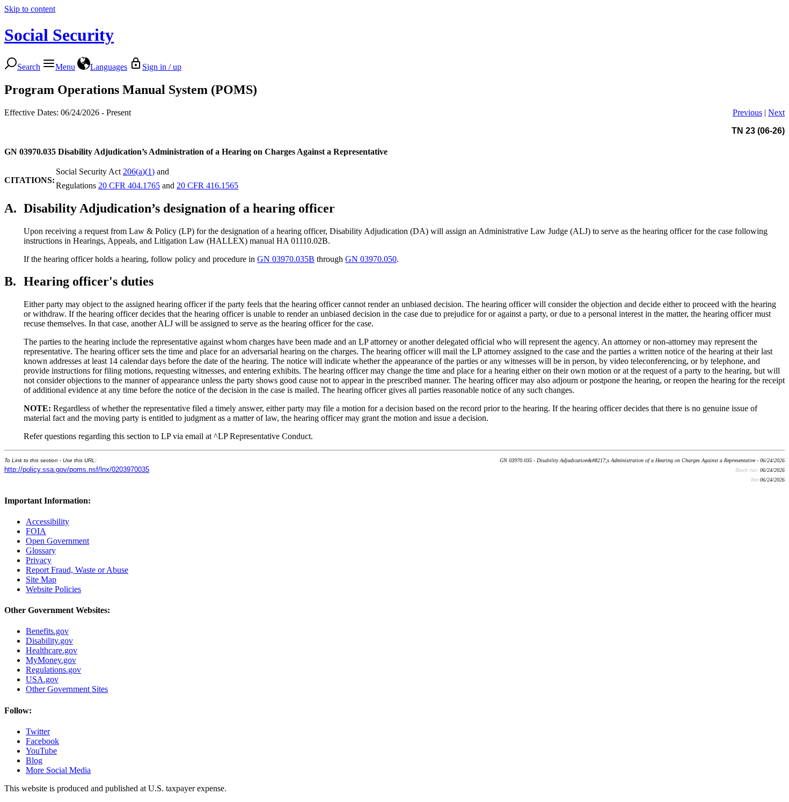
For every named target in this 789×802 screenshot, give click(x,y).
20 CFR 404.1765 (129, 185)
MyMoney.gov (51, 660)
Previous (747, 112)
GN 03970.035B (286, 259)
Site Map (41, 579)
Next (776, 112)
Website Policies (53, 589)
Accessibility (47, 521)
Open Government (57, 540)
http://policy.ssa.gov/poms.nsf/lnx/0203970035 (76, 469)
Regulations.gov (53, 669)
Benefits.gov (47, 631)
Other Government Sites (67, 689)
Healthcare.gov (51, 650)
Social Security (59, 35)
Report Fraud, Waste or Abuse (77, 569)
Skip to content (29, 8)
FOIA (36, 531)
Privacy (39, 560)
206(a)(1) (139, 171)
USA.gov (42, 679)
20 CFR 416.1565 (207, 185)
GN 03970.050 (371, 259)
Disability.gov (49, 640)
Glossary (41, 550)
